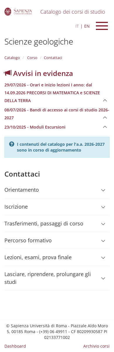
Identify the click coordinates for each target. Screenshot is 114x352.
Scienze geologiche (38, 41)
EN (87, 26)
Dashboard (15, 346)
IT (77, 26)
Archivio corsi (96, 346)
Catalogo (12, 57)
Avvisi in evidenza (42, 73)
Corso (31, 57)
